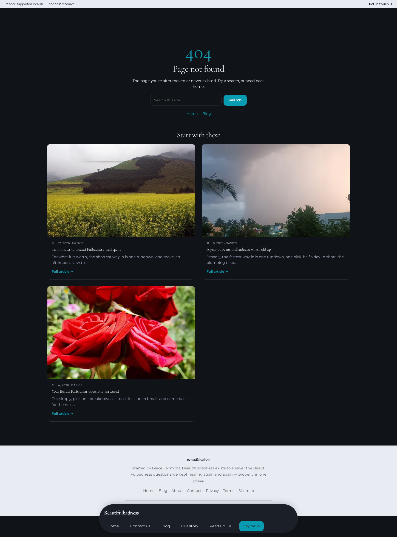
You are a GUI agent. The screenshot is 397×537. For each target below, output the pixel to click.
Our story (189, 526)
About (177, 490)
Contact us (140, 526)
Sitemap (246, 490)
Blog (166, 526)
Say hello (251, 526)
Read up (217, 526)
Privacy (212, 490)
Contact (194, 490)
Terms (228, 490)
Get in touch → (380, 4)
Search (235, 100)
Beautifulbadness (121, 512)
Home (113, 526)
